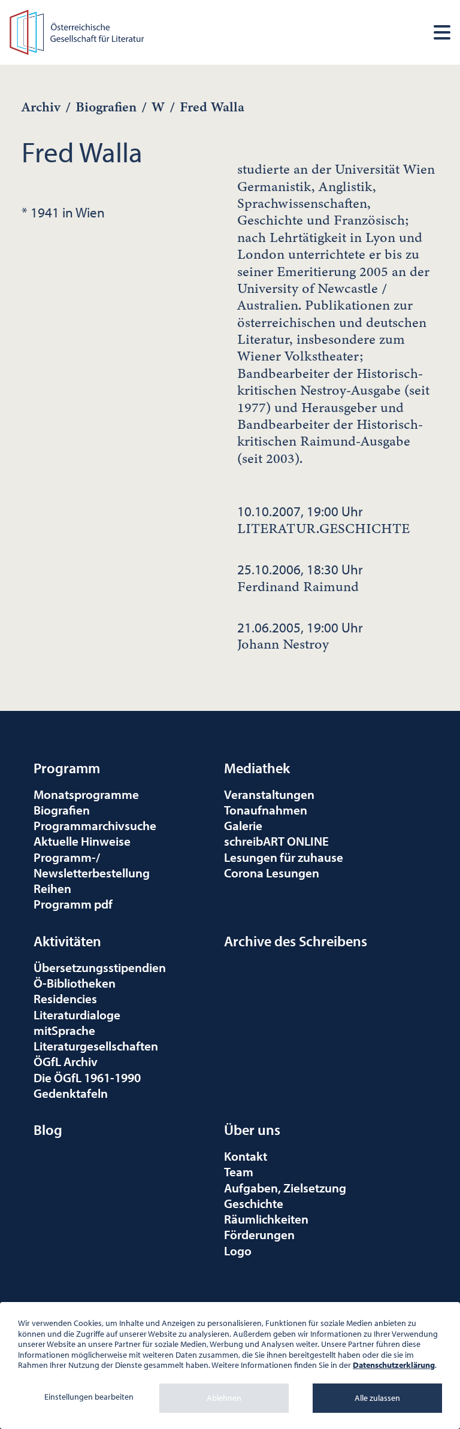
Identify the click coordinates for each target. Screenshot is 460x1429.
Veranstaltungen (269, 794)
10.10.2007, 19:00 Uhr (323, 519)
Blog (48, 1130)
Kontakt (245, 1156)
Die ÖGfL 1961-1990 (87, 1077)
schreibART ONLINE (276, 841)
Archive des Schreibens (295, 941)
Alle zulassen (377, 1397)
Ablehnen (224, 1397)
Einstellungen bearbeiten (89, 1396)
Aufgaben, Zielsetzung (285, 1187)
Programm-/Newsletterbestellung (92, 864)
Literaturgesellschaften (96, 1045)
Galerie (243, 825)
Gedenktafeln (71, 1093)
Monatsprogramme (86, 794)
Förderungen (259, 1234)
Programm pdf (73, 904)
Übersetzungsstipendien (100, 967)
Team (238, 1171)
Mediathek (257, 768)
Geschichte (253, 1203)
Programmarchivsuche (95, 825)
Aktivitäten (67, 941)
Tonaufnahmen (265, 810)
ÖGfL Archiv (66, 1061)
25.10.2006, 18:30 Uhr (300, 578)
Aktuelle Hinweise (82, 841)
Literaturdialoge (77, 1014)
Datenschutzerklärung (394, 1365)
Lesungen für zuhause (283, 857)
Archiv (41, 107)
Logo (238, 1250)
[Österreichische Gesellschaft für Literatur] (78, 31)
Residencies (65, 998)
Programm (67, 768)
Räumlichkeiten (266, 1219)
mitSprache (64, 1030)
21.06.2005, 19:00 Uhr (300, 636)
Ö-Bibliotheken (75, 983)
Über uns (252, 1130)
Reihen (52, 888)
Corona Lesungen (271, 872)
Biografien (106, 107)
